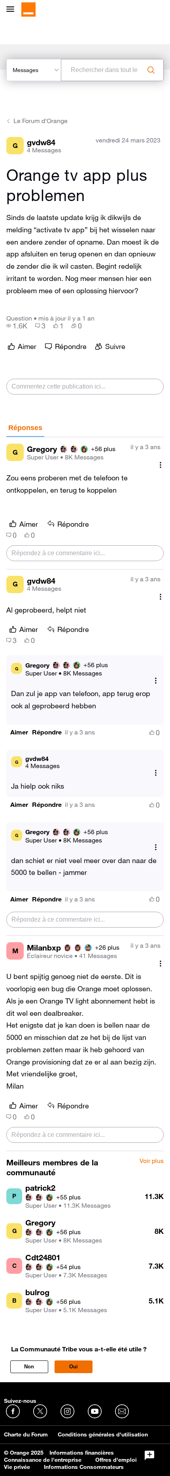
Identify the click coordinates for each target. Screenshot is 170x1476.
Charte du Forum (26, 1434)
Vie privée (17, 1466)
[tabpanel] (85, 794)
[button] (19, 732)
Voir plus (152, 1161)
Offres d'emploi (116, 1459)
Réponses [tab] (25, 428)
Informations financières (81, 1452)
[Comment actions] (160, 465)
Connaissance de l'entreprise (42, 1459)
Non (29, 1367)
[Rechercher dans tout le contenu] (151, 70)
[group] (16, 326)
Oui (73, 1367)
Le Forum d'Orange (40, 121)
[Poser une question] (149, 1455)
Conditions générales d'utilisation (103, 1434)
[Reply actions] (156, 680)
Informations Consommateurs (84, 1466)
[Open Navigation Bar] (12, 9)
